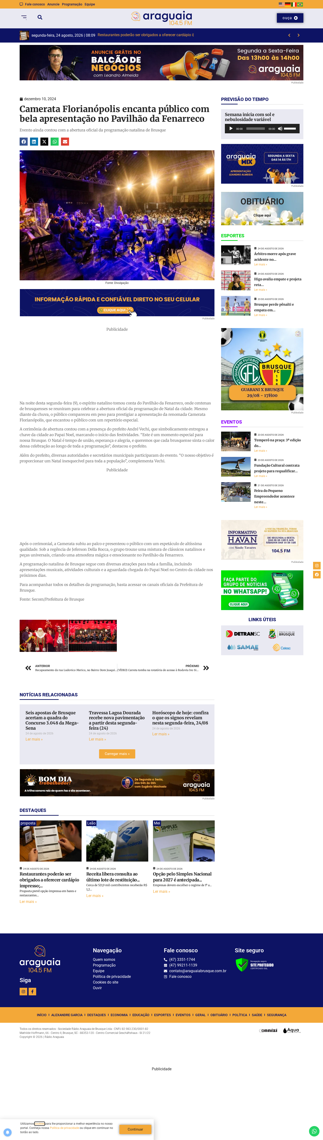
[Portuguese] (300, 4)
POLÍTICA (239, 1015)
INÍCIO (42, 1015)
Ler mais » (34, 739)
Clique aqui (262, 215)
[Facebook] (317, 574)
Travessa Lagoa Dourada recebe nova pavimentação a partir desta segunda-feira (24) (117, 720)
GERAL (200, 1015)
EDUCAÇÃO (140, 1015)
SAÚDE (257, 1015)
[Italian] (294, 4)
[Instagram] (23, 991)
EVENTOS (183, 1015)
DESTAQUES (96, 1015)
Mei (157, 823)
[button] (24, 142)
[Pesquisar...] (40, 18)
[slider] (290, 128)
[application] (262, 128)
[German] (288, 4)
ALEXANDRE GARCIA (67, 1015)
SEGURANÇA (276, 1015)
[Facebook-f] (32, 991)
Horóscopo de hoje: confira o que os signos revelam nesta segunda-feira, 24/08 (180, 718)
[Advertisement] (117, 365)
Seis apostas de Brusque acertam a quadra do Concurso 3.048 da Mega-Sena (52, 720)
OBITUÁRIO (219, 1015)
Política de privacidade (64, 1128)
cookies (39, 1123)
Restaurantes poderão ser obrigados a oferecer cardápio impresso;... (49, 879)
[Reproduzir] (231, 128)
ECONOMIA (119, 1015)
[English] (282, 4)
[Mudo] (280, 128)
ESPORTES (162, 1015)
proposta (28, 823)
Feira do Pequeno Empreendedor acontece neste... (274, 496)
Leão (91, 823)
